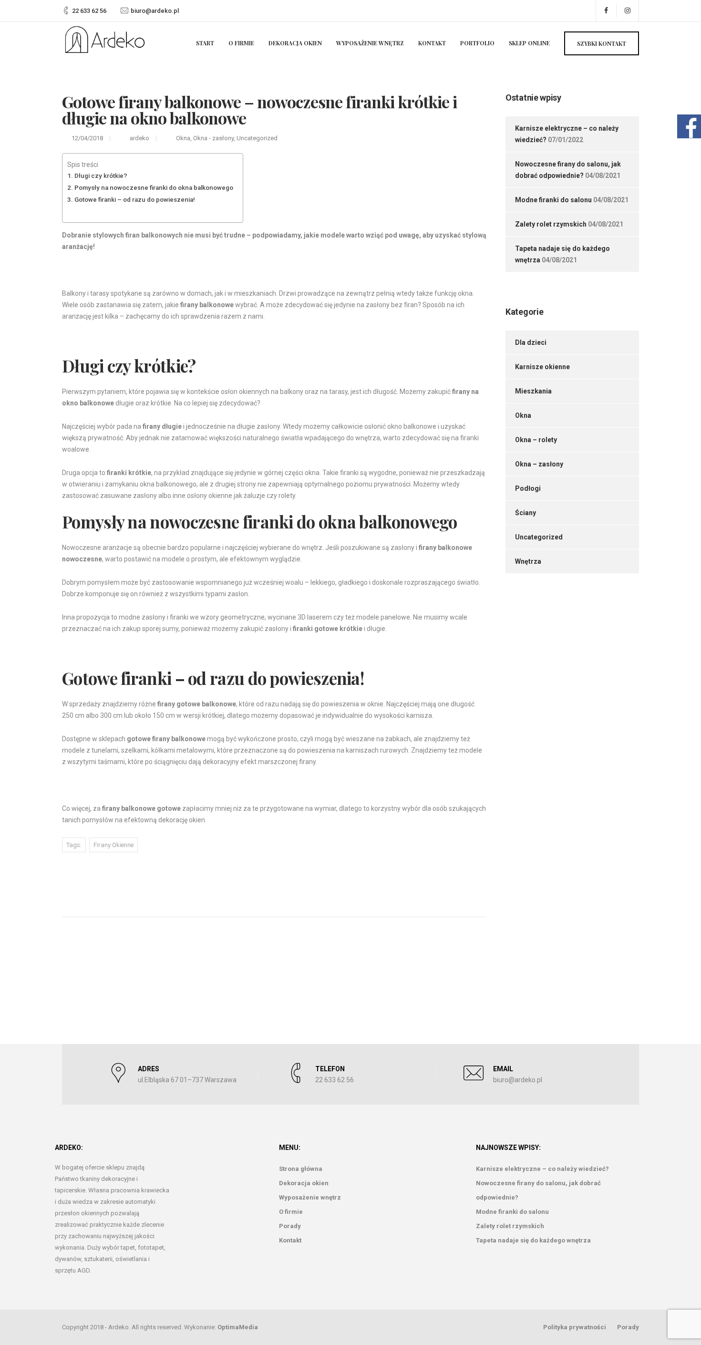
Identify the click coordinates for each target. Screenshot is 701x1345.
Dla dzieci (530, 342)
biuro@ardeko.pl (155, 10)
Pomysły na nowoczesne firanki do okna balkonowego (153, 187)
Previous (107, 880)
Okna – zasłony (539, 464)
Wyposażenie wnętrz (370, 43)
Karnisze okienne (542, 367)
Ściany (525, 513)
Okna (183, 138)
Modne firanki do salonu (553, 200)
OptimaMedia (237, 1327)
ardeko (139, 138)
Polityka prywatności (574, 1327)
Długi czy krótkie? (100, 175)
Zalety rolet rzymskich (551, 224)
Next (437, 879)
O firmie (241, 43)
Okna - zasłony (213, 138)
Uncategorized (257, 138)
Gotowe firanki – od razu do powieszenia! (134, 199)
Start (205, 43)
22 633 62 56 (89, 10)
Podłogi (528, 488)
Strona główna (300, 1168)
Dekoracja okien (295, 43)
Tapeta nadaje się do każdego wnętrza (533, 1240)
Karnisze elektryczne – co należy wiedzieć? (542, 1168)
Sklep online (529, 43)
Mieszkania (533, 391)
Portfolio (477, 43)
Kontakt (432, 43)
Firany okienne (113, 844)
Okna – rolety (536, 440)
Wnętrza (528, 561)
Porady (290, 1226)
